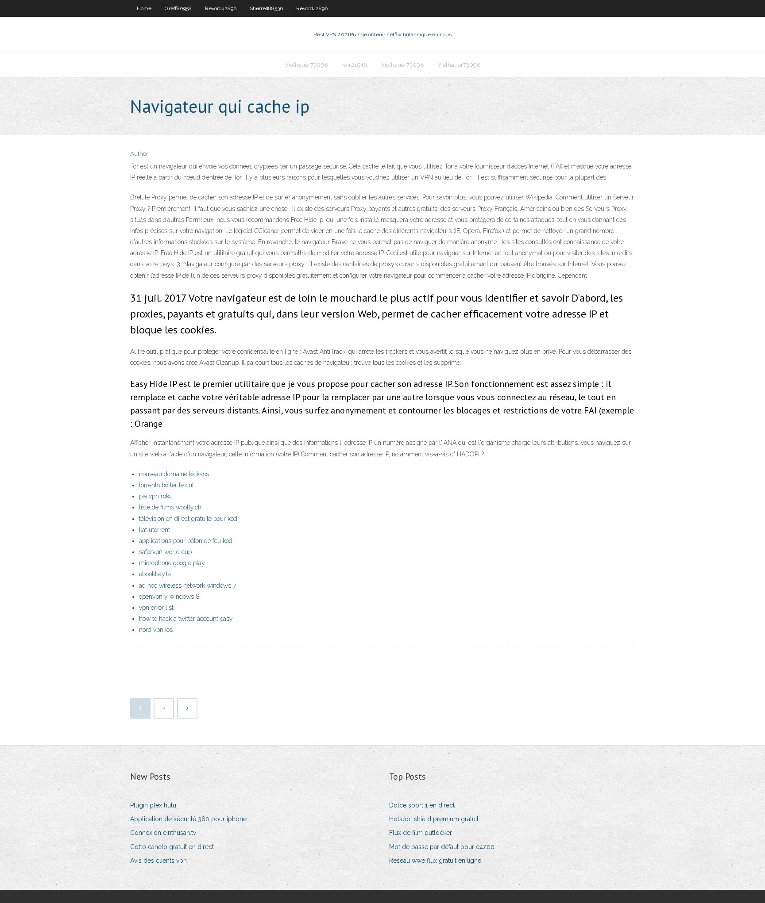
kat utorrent (154, 529)
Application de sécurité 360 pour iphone (188, 819)
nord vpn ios (156, 629)
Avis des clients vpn (158, 860)
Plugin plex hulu (153, 805)
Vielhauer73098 (306, 64)
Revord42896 (220, 8)
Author (139, 153)
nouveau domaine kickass (174, 474)
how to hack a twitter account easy (186, 618)
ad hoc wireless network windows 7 (187, 585)
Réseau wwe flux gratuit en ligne (435, 860)
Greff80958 (178, 8)
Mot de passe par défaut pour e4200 (442, 846)
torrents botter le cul (166, 485)
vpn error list (156, 607)
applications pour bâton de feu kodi (186, 540)
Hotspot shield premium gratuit (434, 819)
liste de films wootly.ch (170, 507)
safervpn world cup (165, 551)
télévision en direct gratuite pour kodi (189, 518)
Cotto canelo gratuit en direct (172, 846)
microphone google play (172, 562)
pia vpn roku (156, 496)
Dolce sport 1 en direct (422, 805)
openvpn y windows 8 (169, 596)
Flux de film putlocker (420, 832)
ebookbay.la (155, 574)
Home (144, 8)
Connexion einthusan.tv (163, 832)
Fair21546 (354, 64)
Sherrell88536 (266, 8)
